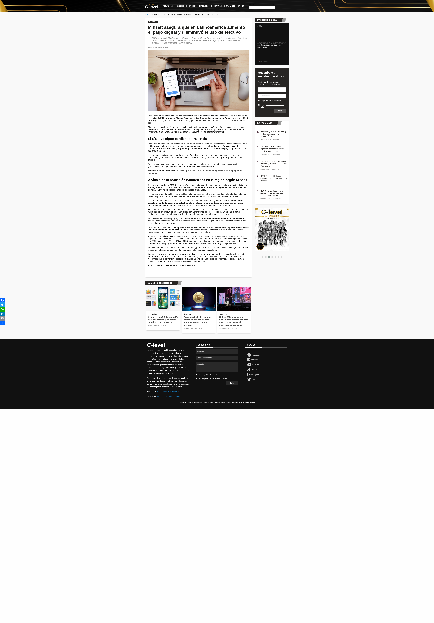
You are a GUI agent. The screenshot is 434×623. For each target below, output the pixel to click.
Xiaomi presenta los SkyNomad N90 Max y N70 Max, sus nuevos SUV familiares (273, 163)
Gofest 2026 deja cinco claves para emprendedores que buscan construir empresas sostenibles (233, 321)
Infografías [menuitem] (216, 6)
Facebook (256, 355)
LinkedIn (254, 360)
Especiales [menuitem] (203, 6)
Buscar (251, 4)
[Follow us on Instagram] (249, 375)
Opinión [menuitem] (241, 6)
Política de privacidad (247, 402)
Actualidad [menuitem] (168, 6)
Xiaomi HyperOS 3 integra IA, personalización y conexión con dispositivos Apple (163, 319)
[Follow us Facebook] (249, 355)
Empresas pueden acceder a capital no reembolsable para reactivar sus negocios (272, 148)
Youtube (255, 365)
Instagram (255, 375)
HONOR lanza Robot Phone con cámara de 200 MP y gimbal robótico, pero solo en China (273, 193)
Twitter (254, 380)
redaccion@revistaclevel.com (169, 391)
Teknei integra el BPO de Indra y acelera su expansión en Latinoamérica (273, 134)
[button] (262, 257)
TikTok (254, 370)
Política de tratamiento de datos (226, 402)
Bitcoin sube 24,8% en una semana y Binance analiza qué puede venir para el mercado (197, 321)
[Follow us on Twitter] (249, 380)
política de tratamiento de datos (215, 379)
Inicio (147, 14)
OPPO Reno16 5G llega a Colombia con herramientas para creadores (273, 178)
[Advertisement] (68, 443)
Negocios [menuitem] (179, 6)
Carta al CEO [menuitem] (229, 6)
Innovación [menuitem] (191, 6)
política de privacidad (273, 101)
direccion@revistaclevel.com (168, 396)
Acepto (271, 101)
